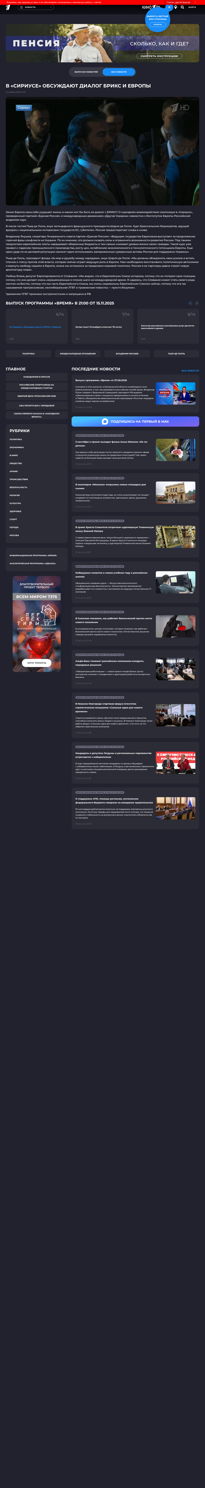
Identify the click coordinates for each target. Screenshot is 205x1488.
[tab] (86, 72)
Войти (192, 7)
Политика (28, 353)
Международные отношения (78, 353)
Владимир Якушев (127, 353)
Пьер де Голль (176, 353)
